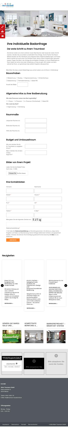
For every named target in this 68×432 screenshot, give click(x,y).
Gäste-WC (35, 81)
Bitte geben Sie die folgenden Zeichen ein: (18, 219)
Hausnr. (36, 195)
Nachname (37, 187)
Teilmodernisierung (23, 81)
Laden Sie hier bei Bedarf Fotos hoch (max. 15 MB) (15, 168)
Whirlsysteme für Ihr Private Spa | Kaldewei (56, 282)
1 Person (10, 101)
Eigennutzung (12, 107)
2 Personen (18, 101)
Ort (35, 203)
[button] (2, 26)
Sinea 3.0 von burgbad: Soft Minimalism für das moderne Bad (11, 283)
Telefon (8, 211)
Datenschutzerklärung (12, 228)
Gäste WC (45, 101)
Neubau (20, 78)
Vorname (9, 187)
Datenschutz (15, 424)
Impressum (5, 424)
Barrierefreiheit (32, 424)
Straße (8, 195)
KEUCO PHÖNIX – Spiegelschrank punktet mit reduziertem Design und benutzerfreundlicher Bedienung (34, 285)
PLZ (7, 203)
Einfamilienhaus (43, 78)
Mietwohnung (12, 78)
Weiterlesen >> (9, 303)
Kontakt (23, 424)
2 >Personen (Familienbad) (32, 101)
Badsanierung (12, 81)
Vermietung (21, 107)
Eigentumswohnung (31, 78)
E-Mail (36, 211)
